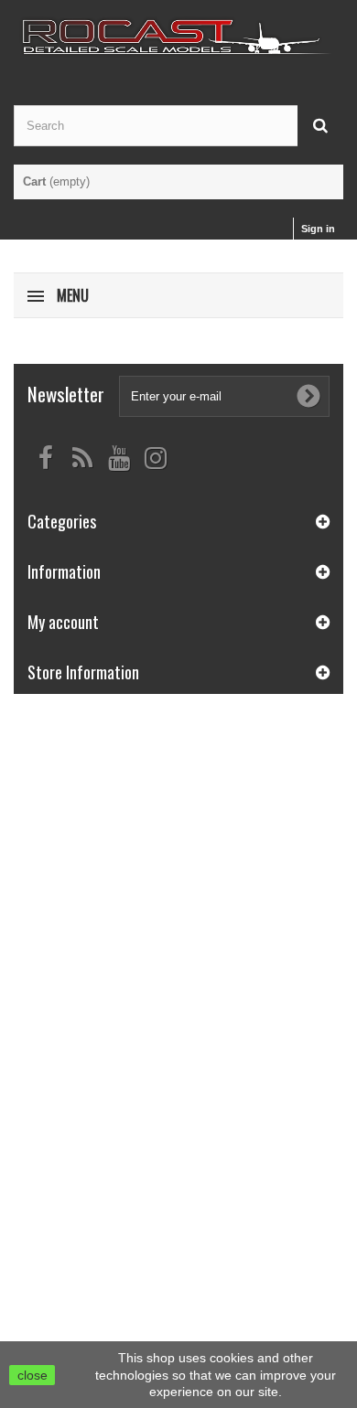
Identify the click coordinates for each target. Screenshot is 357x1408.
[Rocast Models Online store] (178, 36)
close (32, 1375)
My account (63, 622)
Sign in (318, 228)
